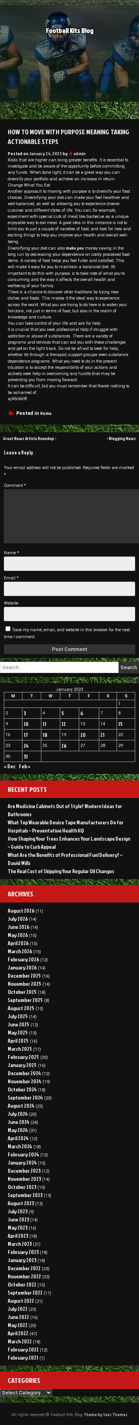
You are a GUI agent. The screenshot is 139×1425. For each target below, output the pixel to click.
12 (63, 724)
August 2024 (21, 1105)
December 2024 (24, 1073)
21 (102, 734)
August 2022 (21, 1300)
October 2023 (22, 1186)
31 (26, 756)
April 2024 (18, 1138)
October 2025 (22, 991)
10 (26, 724)
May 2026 (18, 935)
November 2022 (24, 1276)
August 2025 (21, 1008)
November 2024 (24, 1081)
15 (120, 724)
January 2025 (22, 1065)
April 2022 (18, 1333)
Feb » (25, 766)
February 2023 (23, 1251)
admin (79, 153)
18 (44, 734)
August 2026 (21, 910)
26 (63, 745)
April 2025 (18, 1040)
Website (11, 603)
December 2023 (24, 1170)
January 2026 (22, 967)
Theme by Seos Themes (105, 1414)
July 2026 (18, 918)
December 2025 (24, 975)
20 (83, 734)
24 (26, 745)
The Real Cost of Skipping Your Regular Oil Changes (61, 871)
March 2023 (20, 1243)
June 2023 (18, 1219)
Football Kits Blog (69, 30)
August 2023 (21, 1203)
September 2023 (25, 1195)
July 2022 (17, 1308)
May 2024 (18, 1130)
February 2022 (23, 1349)
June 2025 (18, 1024)
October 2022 (22, 1284)
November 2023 (24, 1178)
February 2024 (23, 1154)
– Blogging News (121, 438)
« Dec (9, 766)
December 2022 (24, 1268)
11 (44, 724)
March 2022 (20, 1341)
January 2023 (22, 1260)
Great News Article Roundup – (29, 438)
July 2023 (17, 1211)
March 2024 (20, 1146)
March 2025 (20, 1048)
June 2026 (18, 926)
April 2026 (18, 943)
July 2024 (18, 1113)
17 (26, 734)
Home (45, 413)
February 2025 (23, 1056)
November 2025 (24, 983)
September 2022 (25, 1292)
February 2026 (23, 959)
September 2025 (25, 1000)
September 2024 (25, 1097)
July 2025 (18, 1016)
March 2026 (20, 951)
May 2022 (17, 1325)
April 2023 (18, 1235)
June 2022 (18, 1317)
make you (75, 248)
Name (11, 552)
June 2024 (18, 1121)
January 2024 (22, 1162)
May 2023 (17, 1227)
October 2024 (22, 1089)
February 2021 (23, 1357)
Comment (15, 485)
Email (11, 578)
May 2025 (18, 1032)
